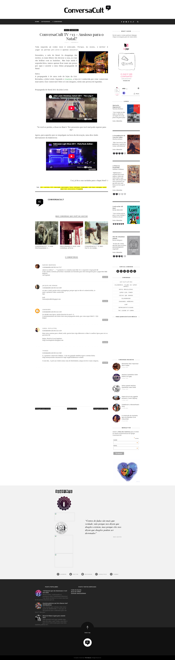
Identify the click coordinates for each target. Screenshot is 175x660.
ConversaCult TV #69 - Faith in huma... (94, 247)
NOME (125, 440)
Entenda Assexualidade (78, 593)
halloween (77, 187)
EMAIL (125, 445)
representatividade (126, 307)
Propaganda (79, 189)
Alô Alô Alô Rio (126, 282)
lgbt (126, 304)
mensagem (99, 187)
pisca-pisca (71, 189)
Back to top (87, 632)
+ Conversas (57, 21)
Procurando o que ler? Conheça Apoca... (70, 247)
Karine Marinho (49, 265)
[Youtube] (131, 271)
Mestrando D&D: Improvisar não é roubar (130, 364)
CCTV (51, 187)
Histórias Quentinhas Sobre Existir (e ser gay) (130, 375)
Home (37, 21)
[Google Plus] (134, 271)
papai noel (63, 189)
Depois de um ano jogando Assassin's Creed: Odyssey (130, 397)
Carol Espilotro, (49, 328)
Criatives (68, 79)
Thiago (45, 351)
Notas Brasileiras (126, 289)
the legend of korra (126, 310)
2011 (66, 30)
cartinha (74, 30)
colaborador (126, 298)
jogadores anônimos (126, 301)
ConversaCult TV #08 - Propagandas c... (44, 247)
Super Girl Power (126, 292)
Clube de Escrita (76, 590)
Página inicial (72, 409)
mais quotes (117, 537)
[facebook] (121, 271)
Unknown (46, 309)
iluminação (84, 187)
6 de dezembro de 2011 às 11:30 (52, 312)
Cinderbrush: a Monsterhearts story (130, 405)
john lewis (92, 187)
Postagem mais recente (43, 409)
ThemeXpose (88, 657)
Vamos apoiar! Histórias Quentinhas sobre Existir (129, 386)
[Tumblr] (124, 271)
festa (71, 187)
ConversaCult (56, 199)
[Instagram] (128, 271)
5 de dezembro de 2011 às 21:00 (52, 288)
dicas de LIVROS (76, 591)
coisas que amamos (126, 295)
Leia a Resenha (117, 121)
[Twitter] (117, 271)
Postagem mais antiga (101, 409)
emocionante (64, 187)
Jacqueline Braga (49, 285)
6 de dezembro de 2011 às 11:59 (52, 331)
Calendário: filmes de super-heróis (126, 285)
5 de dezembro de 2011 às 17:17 (52, 267)
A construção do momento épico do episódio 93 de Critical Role (130, 417)
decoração (57, 187)
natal (104, 187)
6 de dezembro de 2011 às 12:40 (52, 353)
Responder (105, 277)
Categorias (45, 21)
